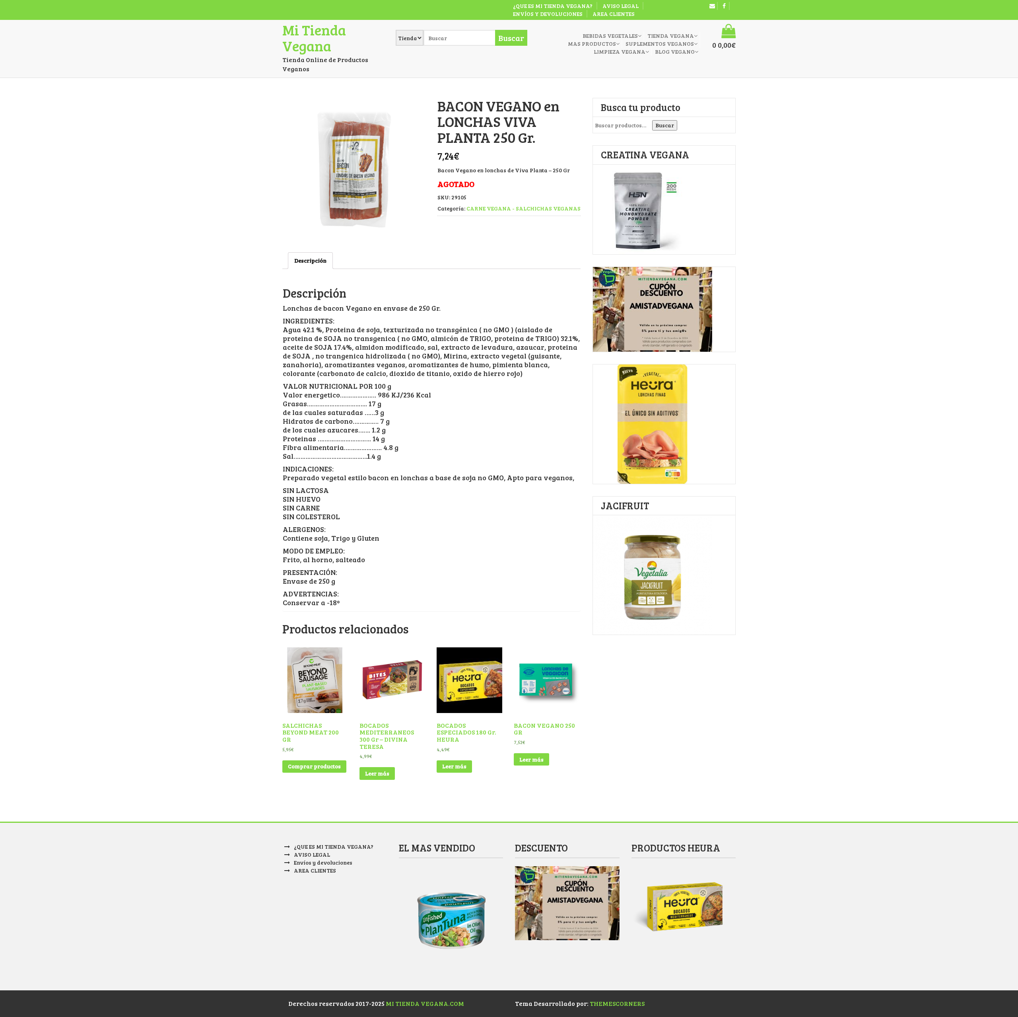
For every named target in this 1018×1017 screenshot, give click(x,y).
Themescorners (617, 1003)
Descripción (310, 260)
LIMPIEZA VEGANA (619, 51)
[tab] (310, 260)
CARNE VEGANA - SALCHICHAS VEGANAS (523, 208)
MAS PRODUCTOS (592, 43)
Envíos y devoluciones (548, 14)
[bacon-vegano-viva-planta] (353, 169)
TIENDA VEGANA (670, 35)
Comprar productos (314, 766)
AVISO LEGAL (620, 6)
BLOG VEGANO (675, 51)
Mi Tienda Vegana (314, 37)
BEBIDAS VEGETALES (610, 35)
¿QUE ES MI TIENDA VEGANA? (553, 6)
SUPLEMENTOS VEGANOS (660, 43)
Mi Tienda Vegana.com (425, 1003)
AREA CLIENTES (614, 14)
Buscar (664, 125)
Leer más (377, 773)
